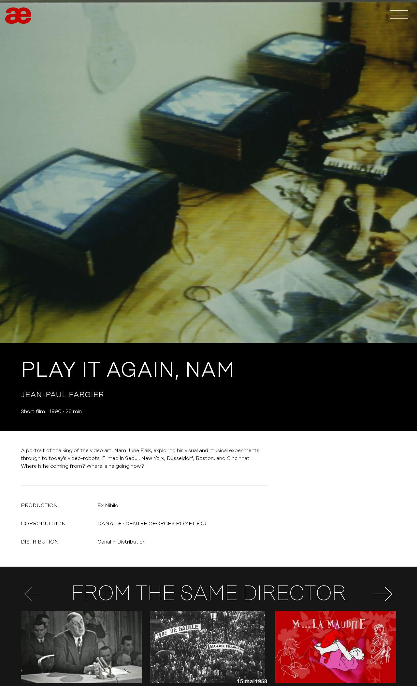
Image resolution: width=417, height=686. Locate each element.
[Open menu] (399, 15)
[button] (383, 594)
